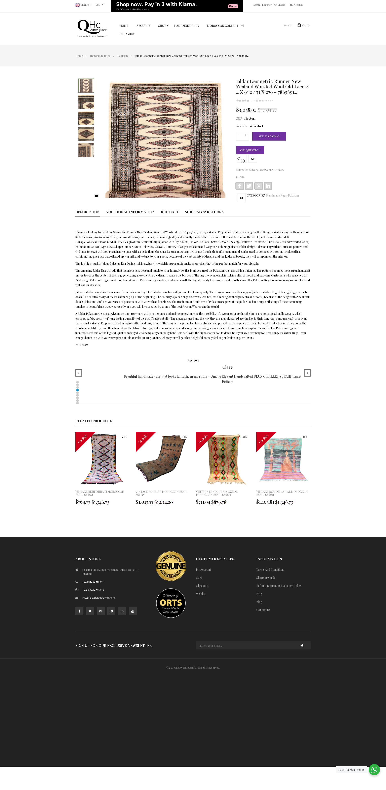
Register (267, 4)
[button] (77, 382)
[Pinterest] (101, 611)
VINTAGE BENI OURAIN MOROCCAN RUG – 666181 (99, 493)
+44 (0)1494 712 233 (93, 581)
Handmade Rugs (100, 55)
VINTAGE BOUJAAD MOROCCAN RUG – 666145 (162, 493)
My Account (296, 4)
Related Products (93, 420)
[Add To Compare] (241, 198)
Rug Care (170, 211)
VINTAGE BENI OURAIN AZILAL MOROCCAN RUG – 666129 (217, 493)
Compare (252, 158)
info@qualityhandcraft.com (98, 597)
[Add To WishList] (241, 158)
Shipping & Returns (204, 211)
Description (87, 211)
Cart (306, 25)
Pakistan (122, 55)
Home (79, 55)
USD (98, 4)
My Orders (279, 4)
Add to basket (269, 136)
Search (288, 25)
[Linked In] (122, 611)
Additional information (130, 211)
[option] (102, 470)
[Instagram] (111, 611)
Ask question (250, 150)
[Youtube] (133, 611)
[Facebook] (79, 611)
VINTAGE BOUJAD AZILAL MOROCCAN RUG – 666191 (282, 493)
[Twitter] (90, 611)
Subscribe (302, 645)
